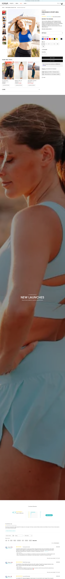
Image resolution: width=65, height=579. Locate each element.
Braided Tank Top (18, 80)
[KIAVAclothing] (5, 3)
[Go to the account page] (60, 3)
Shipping (44, 69)
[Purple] (47, 39)
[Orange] (52, 39)
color (23, 540)
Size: (43, 41)
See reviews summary (56, 16)
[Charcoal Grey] (61, 39)
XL (54, 44)
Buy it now (52, 60)
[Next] (42, 1)
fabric (11, 540)
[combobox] (19, 536)
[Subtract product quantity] (43, 54)
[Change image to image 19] (4, 11)
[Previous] (22, 1)
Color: (45, 36)
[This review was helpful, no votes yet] (56, 558)
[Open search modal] (58, 3)
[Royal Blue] (43, 39)
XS (43, 44)
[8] (8, 70)
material (26, 540)
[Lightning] (57, 39)
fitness (15, 540)
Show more (35, 540)
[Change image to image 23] (4, 38)
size (6, 540)
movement (19, 540)
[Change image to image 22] (4, 32)
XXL (57, 44)
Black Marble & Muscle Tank (11, 7)
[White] (59, 39)
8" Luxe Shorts (5, 80)
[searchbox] (8, 535)
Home (3, 7)
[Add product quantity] (46, 54)
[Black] (54, 39)
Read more (46, 551)
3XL (43, 46)
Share (44, 77)
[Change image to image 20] (4, 18)
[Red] (50, 39)
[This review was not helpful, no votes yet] (58, 558)
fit (8, 540)
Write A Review (49, 515)
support (30, 540)
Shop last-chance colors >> (47, 28)
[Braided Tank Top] (21, 70)
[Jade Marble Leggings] (34, 70)
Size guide (45, 49)
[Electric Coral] (45, 39)
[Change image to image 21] (4, 25)
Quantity (44, 52)
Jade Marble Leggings (32, 80)
